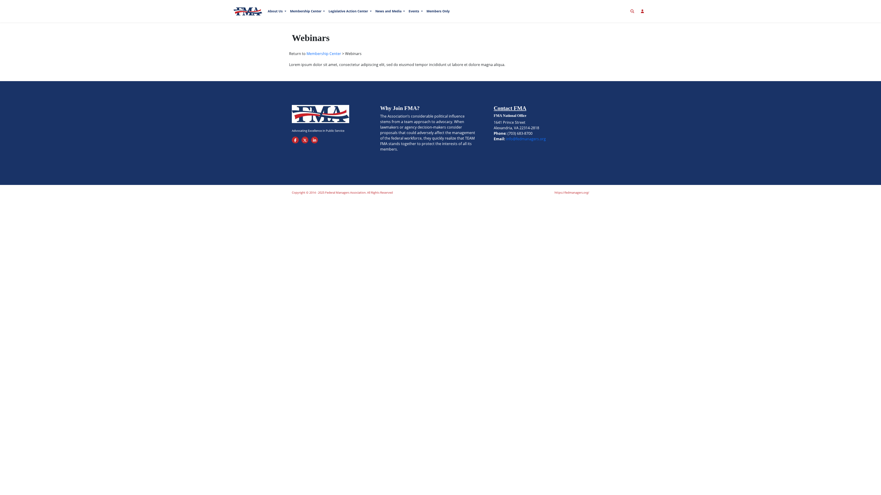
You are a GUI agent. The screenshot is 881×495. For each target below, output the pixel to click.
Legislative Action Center (349, 11)
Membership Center (306, 11)
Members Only (438, 11)
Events (414, 11)
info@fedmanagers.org (526, 138)
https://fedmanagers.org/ (572, 192)
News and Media (388, 11)
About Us (276, 11)
